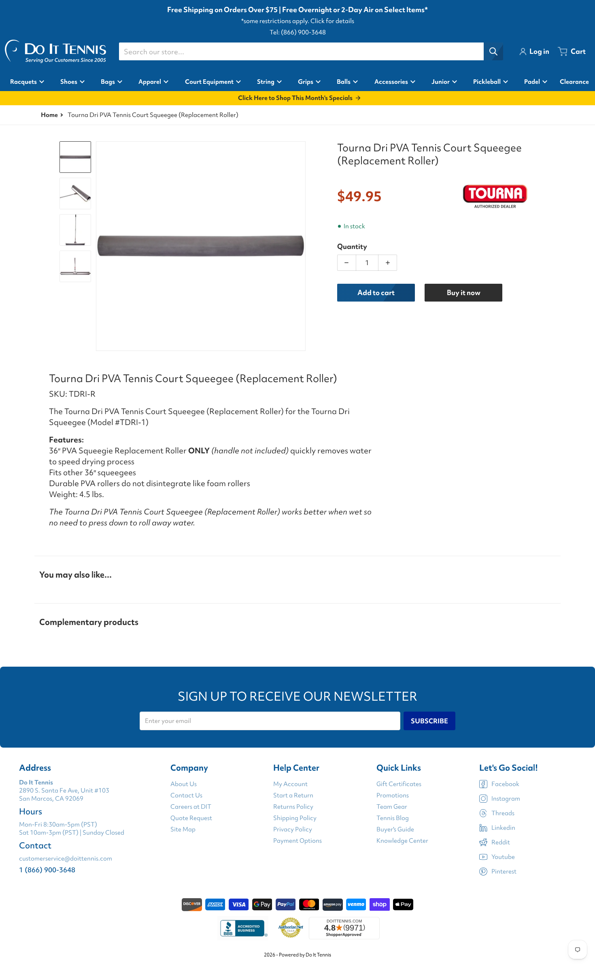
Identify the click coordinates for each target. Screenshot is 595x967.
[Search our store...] (493, 51)
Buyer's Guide (395, 829)
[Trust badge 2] (291, 928)
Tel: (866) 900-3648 (298, 32)
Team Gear (391, 807)
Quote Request (191, 818)
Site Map (183, 829)
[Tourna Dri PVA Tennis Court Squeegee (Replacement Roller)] (75, 157)
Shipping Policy (295, 818)
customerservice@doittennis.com (65, 858)
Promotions (392, 795)
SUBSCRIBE (429, 720)
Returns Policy (293, 807)
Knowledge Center (402, 841)
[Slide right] (300, 246)
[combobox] (311, 51)
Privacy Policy (292, 829)
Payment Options (297, 841)
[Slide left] (100, 246)
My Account (290, 784)
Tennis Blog (392, 818)
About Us (183, 784)
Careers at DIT (190, 807)
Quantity (352, 246)
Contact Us (186, 795)
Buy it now (463, 292)
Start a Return (293, 795)
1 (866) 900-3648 (47, 869)
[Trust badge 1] (242, 928)
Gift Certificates (398, 784)
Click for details (332, 21)
